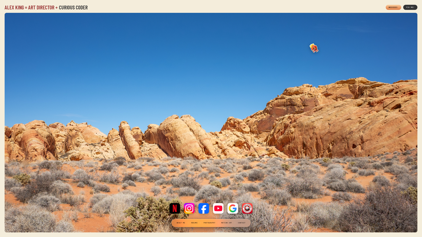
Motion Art (226, 223)
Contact (241, 223)
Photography (209, 223)
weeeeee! (393, 7)
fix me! (410, 7)
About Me (181, 223)
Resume (194, 223)
